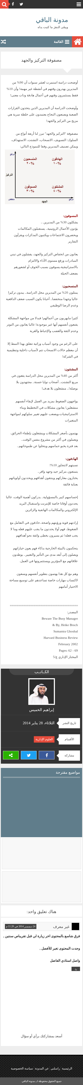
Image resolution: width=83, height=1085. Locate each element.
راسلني (55, 1068)
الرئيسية (67, 1068)
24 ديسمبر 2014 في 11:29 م (20, 926)
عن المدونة (42, 1068)
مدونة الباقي (52, 19)
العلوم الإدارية (44, 739)
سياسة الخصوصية (22, 1068)
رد (76, 968)
